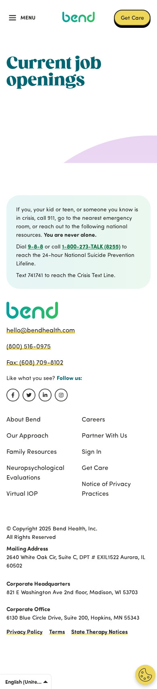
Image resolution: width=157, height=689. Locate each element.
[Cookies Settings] (145, 675)
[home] (78, 16)
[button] (22, 18)
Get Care (132, 17)
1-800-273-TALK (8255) (91, 246)
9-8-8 (35, 246)
